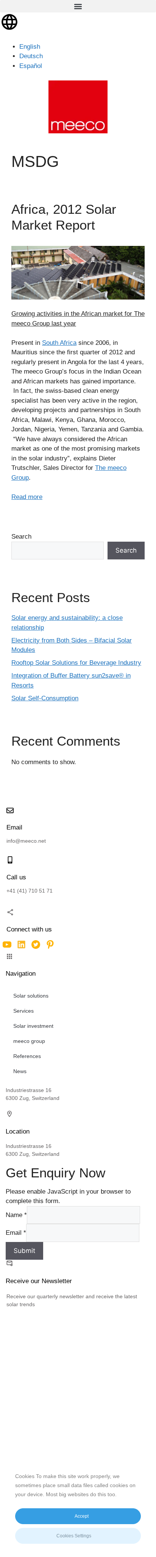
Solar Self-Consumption (44, 698)
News (20, 1071)
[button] (78, 6)
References (27, 1056)
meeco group (29, 1041)
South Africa (59, 342)
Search (21, 536)
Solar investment (33, 1026)
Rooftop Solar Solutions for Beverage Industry (76, 662)
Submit (24, 1250)
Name (16, 1215)
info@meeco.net (26, 841)
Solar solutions (30, 996)
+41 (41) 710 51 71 (29, 891)
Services (23, 1011)
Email (16, 1232)
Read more (26, 496)
